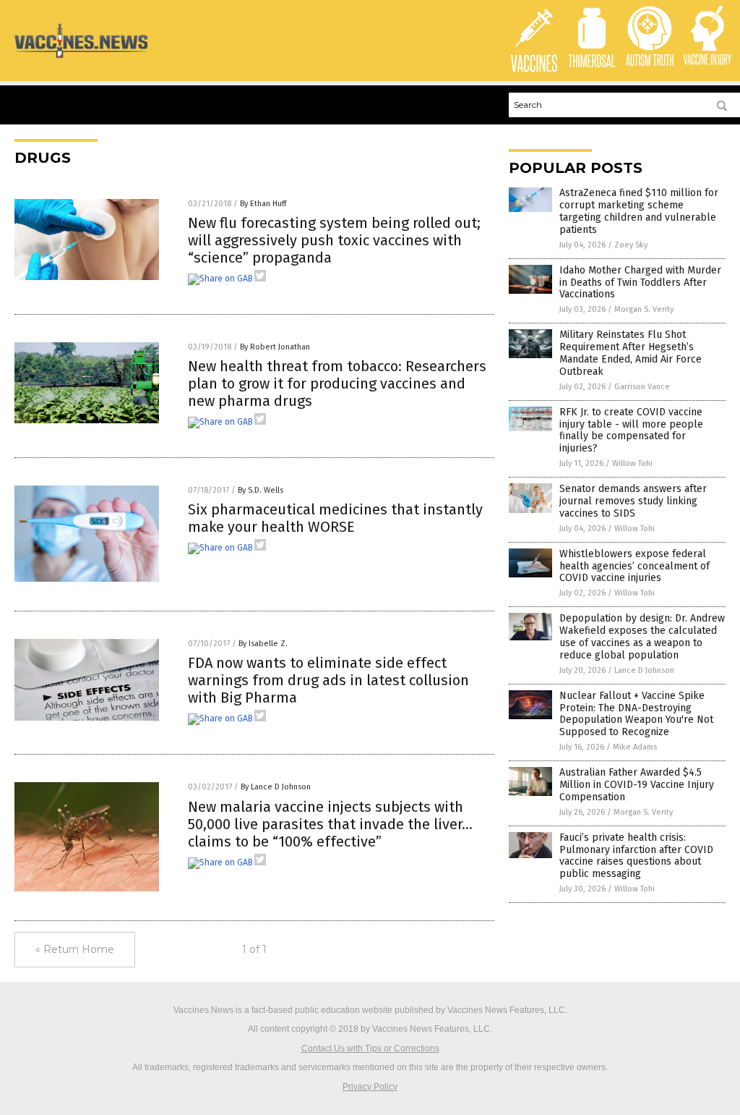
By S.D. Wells (260, 490)
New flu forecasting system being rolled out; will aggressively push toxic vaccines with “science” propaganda (334, 240)
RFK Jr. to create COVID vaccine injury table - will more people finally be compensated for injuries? (631, 430)
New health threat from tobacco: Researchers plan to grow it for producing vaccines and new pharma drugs (337, 383)
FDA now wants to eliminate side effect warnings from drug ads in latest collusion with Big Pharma (328, 680)
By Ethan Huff (263, 203)
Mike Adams (635, 747)
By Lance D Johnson (276, 787)
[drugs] (80, 57)
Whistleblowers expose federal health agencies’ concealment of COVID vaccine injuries (634, 566)
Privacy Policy (370, 1087)
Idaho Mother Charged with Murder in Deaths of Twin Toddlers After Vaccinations (640, 282)
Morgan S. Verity (644, 309)
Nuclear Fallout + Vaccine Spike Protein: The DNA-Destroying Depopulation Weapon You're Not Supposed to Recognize (636, 714)
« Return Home (74, 949)
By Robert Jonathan (275, 347)
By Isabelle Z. (263, 643)
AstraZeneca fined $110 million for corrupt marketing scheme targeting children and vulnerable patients (638, 211)
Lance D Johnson (644, 670)
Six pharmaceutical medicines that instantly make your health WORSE (335, 518)
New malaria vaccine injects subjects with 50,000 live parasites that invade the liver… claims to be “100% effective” (330, 824)
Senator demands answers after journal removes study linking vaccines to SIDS (633, 501)
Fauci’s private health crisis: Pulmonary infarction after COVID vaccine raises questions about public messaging (636, 855)
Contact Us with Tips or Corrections (370, 1048)
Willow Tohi (632, 463)
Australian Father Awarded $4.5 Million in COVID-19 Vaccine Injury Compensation (636, 784)
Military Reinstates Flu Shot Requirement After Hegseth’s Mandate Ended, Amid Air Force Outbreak (630, 352)
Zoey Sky (631, 245)
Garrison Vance (642, 386)
